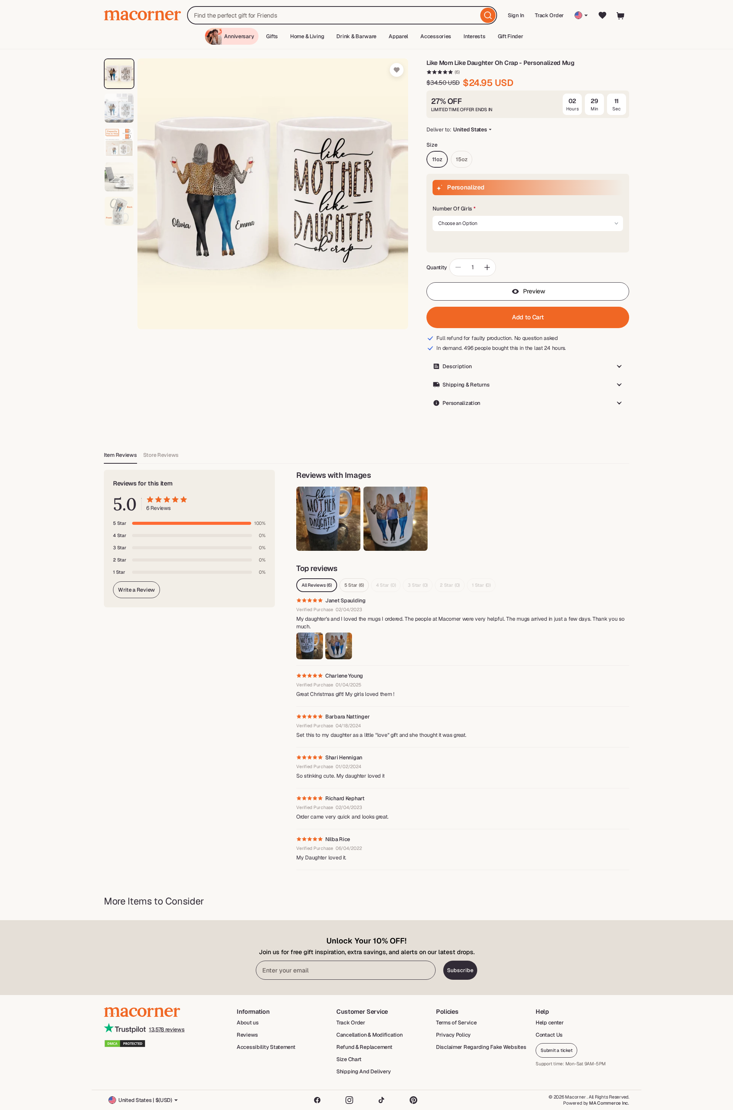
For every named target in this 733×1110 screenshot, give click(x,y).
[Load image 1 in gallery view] (119, 73)
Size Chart (349, 1059)
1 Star (481, 585)
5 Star (354, 585)
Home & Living (307, 36)
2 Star (450, 585)
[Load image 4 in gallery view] (119, 176)
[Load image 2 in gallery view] (119, 108)
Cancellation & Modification (369, 1034)
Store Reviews (161, 454)
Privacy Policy (453, 1034)
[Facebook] (317, 1100)
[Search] (488, 15)
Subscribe (460, 970)
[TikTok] (381, 1100)
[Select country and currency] (581, 15)
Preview (534, 291)
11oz (437, 159)
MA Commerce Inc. (609, 1103)
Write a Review (136, 589)
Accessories (435, 36)
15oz (461, 159)
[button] (528, 209)
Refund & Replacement (364, 1047)
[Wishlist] (602, 15)
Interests (474, 36)
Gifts (272, 36)
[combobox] (342, 15)
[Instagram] (349, 1100)
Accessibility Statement (266, 1047)
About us (248, 1022)
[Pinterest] (413, 1100)
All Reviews (317, 585)
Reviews (247, 1034)
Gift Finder (510, 36)
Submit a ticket (556, 1050)
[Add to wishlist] (397, 70)
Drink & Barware (356, 36)
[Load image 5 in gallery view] (119, 211)
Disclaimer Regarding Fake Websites (481, 1047)
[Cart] (620, 15)
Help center (550, 1022)
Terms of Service (456, 1022)
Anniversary (239, 36)
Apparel (398, 36)
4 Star (386, 585)
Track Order (549, 15)
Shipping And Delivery (363, 1071)
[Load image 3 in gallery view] (119, 142)
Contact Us (549, 1034)
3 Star (418, 585)
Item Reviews (120, 454)
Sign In (516, 18)
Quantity (436, 267)
